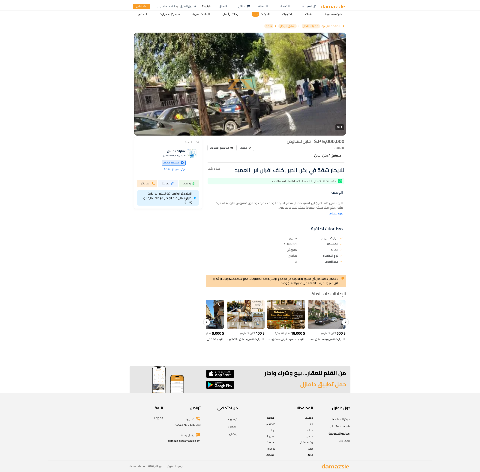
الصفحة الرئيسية (331, 26)
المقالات (344, 441)
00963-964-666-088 (188, 424)
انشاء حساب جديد (165, 6)
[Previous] (206, 322)
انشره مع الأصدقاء (219, 147)
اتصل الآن (145, 183)
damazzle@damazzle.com (184, 440)
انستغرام (232, 426)
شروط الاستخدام (340, 426)
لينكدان (233, 434)
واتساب (187, 183)
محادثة (166, 183)
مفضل (243, 147)
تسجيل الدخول (188, 6)
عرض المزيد (336, 213)
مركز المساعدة (341, 419)
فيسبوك (232, 419)
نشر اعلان (141, 6)
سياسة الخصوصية (339, 433)
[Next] (345, 322)
